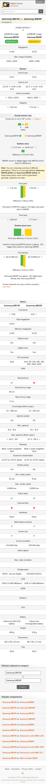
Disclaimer (15, 769)
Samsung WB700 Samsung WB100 (18, 730)
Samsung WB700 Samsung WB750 (18, 713)
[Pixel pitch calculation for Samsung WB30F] (38, 188)
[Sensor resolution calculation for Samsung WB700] (6, 97)
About (7, 769)
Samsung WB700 (11, 37)
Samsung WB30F (34, 37)
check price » (11, 41)
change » (37, 119)
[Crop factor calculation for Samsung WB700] (9, 314)
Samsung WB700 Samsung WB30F (18, 741)
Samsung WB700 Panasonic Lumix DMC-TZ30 (23, 747)
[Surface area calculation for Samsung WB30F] (35, 147)
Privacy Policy (27, 769)
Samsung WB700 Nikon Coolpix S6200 (19, 758)
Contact (38, 769)
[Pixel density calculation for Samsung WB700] (4, 257)
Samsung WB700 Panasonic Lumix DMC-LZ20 (23, 736)
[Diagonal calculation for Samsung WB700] (8, 107)
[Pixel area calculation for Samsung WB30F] (38, 219)
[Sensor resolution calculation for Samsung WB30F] (40, 97)
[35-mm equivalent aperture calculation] (7, 439)
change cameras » (23, 27)
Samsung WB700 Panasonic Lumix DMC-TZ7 (22, 753)
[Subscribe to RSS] (22, 773)
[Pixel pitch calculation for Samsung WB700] (8, 188)
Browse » (40, 2)
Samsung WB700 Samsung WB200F (18, 719)
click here (6, 287)
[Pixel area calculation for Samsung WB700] (8, 219)
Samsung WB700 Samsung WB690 (18, 702)
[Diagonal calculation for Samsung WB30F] (38, 107)
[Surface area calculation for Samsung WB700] (11, 147)
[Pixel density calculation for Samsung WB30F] (41, 257)
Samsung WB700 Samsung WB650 (18, 725)
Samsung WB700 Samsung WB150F (18, 708)
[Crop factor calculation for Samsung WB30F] (36, 314)
